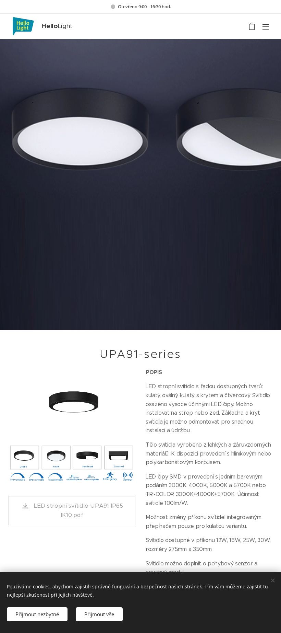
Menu (265, 26)
